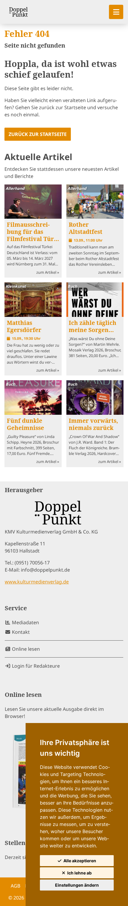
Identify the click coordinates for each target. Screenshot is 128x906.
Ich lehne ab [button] (79, 872)
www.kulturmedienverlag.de (37, 581)
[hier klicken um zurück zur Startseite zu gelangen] (18, 12)
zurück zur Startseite (38, 134)
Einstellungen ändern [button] (77, 885)
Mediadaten (25, 622)
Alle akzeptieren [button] (79, 860)
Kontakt (20, 632)
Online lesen (25, 649)
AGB (15, 885)
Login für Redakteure (35, 666)
